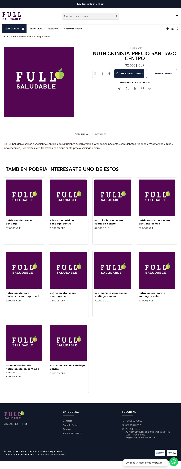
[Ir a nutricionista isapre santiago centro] (68, 270)
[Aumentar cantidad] (109, 73)
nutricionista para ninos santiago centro (154, 221)
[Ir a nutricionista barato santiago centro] (157, 270)
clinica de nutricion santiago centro (62, 221)
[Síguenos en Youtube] (172, 28)
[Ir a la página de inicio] (11, 16)
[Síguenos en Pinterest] (177, 28)
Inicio (6, 36)
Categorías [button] (11, 28)
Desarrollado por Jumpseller (51, 454)
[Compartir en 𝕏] (127, 88)
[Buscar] (116, 16)
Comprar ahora (162, 73)
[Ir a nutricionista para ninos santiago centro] (157, 197)
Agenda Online (70, 425)
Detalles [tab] (100, 134)
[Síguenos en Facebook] (167, 28)
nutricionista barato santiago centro (152, 294)
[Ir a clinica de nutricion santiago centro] (68, 197)
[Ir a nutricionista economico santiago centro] (112, 270)
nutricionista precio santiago (19, 221)
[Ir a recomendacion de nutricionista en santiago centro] (24, 343)
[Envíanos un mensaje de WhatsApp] (173, 461)
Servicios (36, 28)
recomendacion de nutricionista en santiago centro (22, 369)
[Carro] (177, 16)
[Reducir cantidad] (95, 73)
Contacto (67, 421)
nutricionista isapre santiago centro (63, 294)
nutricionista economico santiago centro (110, 294)
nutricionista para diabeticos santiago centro (24, 294)
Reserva (53, 28)
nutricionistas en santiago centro (67, 367)
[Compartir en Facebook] (119, 88)
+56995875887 (133, 421)
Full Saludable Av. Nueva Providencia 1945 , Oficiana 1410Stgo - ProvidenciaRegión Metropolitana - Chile (147, 433)
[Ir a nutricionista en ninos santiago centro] (112, 197)
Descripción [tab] (82, 134)
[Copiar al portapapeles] (150, 88)
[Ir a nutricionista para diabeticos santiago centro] (24, 270)
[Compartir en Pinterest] (142, 88)
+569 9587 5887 (73, 28)
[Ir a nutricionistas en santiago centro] (68, 343)
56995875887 (133, 425)
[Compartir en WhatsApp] (135, 88)
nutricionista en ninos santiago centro (108, 221)
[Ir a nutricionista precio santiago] (24, 197)
